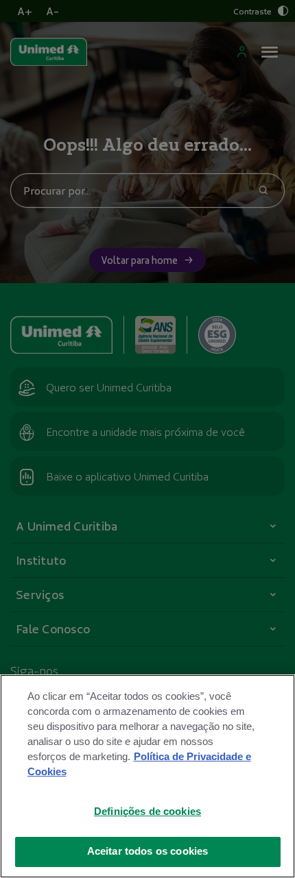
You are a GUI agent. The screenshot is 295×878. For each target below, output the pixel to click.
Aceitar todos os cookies (148, 851)
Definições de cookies (147, 811)
